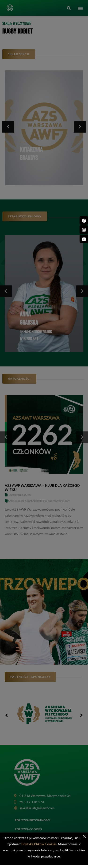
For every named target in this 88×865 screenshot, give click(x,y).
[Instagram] (84, 229)
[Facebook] (84, 220)
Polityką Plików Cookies (39, 844)
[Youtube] (84, 239)
